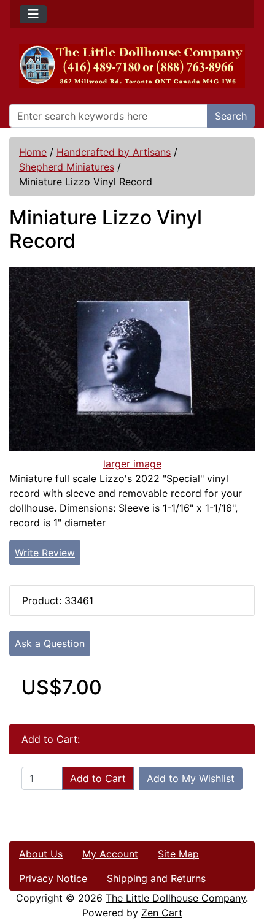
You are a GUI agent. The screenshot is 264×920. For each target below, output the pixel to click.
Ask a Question (50, 643)
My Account (110, 854)
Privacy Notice (53, 878)
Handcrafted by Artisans (113, 152)
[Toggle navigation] (33, 14)
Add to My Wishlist (191, 778)
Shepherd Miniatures (66, 167)
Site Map (178, 854)
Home (33, 152)
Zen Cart (161, 913)
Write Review (45, 552)
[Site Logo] (132, 66)
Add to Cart (98, 778)
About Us (41, 854)
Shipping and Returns (156, 878)
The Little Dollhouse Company (176, 898)
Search (231, 116)
